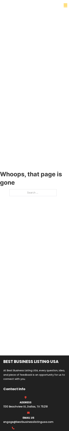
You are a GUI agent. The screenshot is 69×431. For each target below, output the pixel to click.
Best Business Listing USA (25, 5)
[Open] (65, 5)
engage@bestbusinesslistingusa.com (28, 422)
